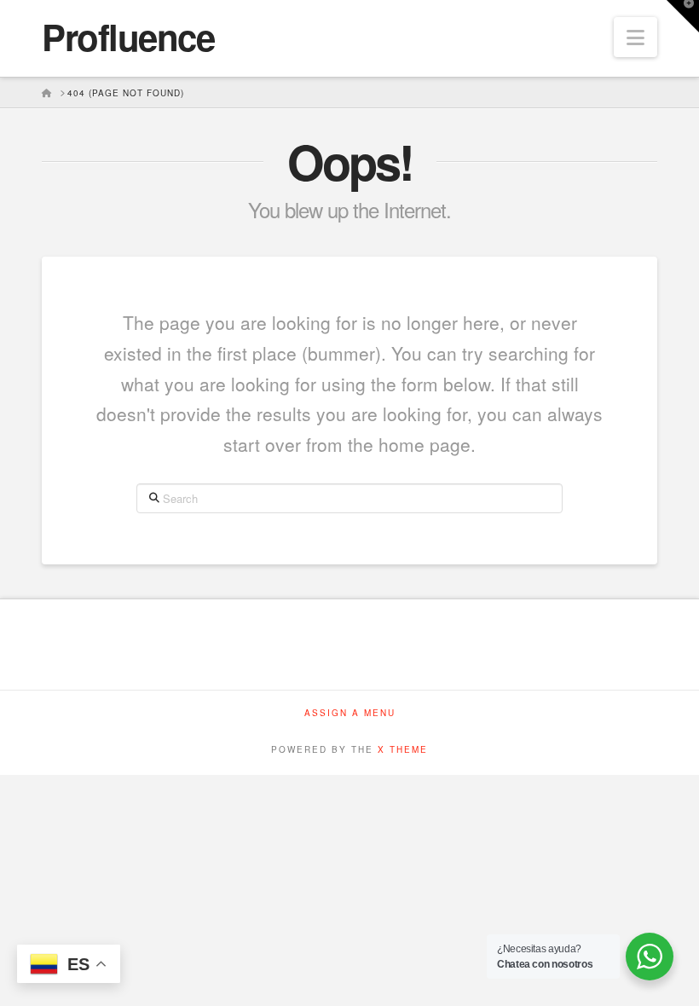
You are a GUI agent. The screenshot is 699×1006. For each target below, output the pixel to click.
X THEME (403, 749)
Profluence (128, 37)
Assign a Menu (350, 713)
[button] (635, 37)
